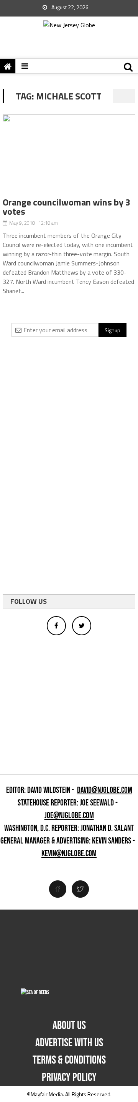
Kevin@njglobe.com (69, 854)
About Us (69, 1025)
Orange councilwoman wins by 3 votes (66, 206)
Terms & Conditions (69, 1060)
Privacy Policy (69, 1077)
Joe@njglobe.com (69, 816)
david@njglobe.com (104, 790)
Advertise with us (69, 1043)
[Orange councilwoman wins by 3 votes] (69, 155)
